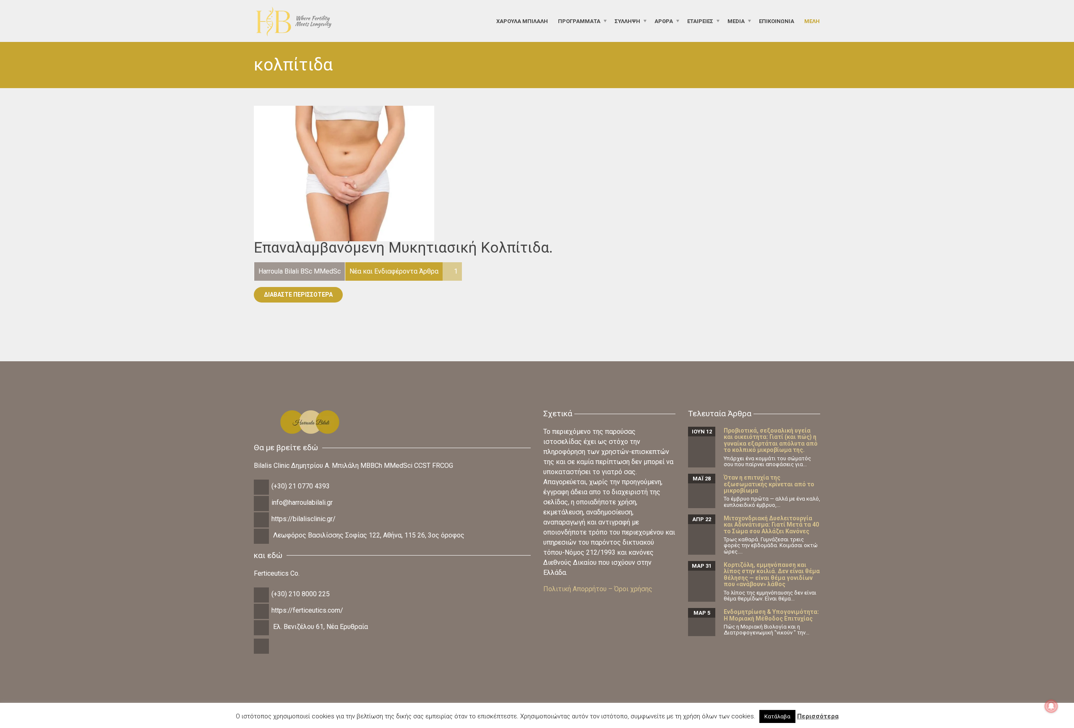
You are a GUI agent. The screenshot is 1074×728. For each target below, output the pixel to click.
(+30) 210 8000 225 (300, 594)
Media (736, 21)
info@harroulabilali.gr (302, 502)
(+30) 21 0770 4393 (300, 486)
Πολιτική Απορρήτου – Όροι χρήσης (597, 589)
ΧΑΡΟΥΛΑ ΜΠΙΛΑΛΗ (522, 21)
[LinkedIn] (262, 653)
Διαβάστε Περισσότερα (298, 294)
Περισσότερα (818, 716)
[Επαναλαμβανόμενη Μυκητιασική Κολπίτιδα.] (344, 173)
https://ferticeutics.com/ (307, 610)
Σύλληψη (627, 21)
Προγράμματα (579, 21)
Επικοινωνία (776, 21)
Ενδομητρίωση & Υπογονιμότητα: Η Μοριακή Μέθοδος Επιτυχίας (771, 614)
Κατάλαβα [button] (777, 716)
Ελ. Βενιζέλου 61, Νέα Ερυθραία (320, 627)
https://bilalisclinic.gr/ (303, 519)
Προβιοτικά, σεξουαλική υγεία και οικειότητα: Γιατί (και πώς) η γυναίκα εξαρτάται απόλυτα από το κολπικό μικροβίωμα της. (771, 440)
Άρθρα (663, 21)
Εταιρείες (700, 21)
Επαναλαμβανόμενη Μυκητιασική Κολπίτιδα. (403, 247)
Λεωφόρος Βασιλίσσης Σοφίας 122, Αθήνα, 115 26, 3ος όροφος (368, 535)
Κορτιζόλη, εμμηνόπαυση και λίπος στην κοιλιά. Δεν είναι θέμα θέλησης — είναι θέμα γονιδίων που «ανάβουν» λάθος (772, 574)
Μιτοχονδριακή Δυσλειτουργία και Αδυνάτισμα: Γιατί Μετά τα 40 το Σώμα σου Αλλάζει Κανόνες (771, 525)
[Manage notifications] (1051, 706)
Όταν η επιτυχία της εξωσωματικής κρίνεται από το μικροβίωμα (769, 484)
